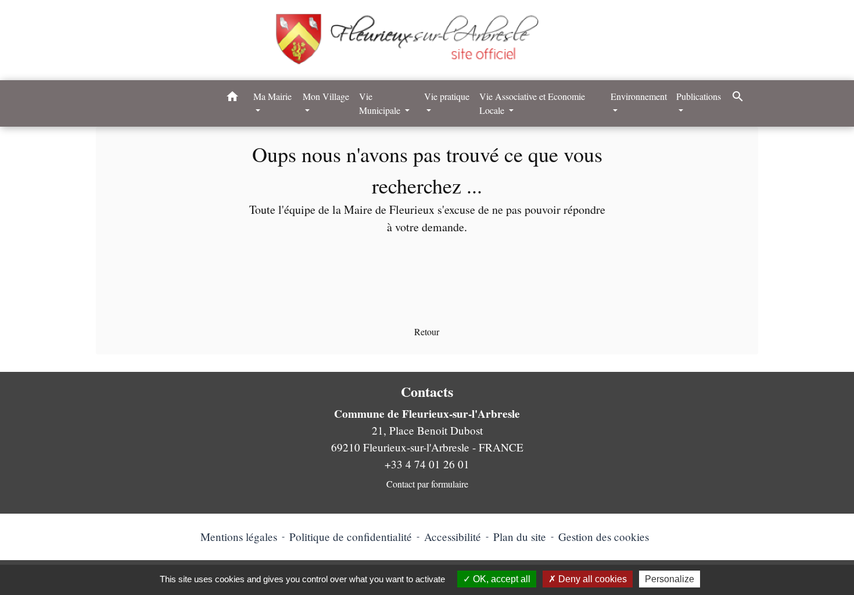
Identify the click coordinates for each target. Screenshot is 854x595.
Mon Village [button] (326, 96)
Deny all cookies (591, 579)
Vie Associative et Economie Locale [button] (532, 103)
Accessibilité (452, 536)
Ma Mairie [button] (272, 96)
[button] (232, 98)
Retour (426, 331)
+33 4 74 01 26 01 (427, 464)
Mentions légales (238, 536)
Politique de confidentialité (350, 536)
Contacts (427, 391)
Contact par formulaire (427, 484)
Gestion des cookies (603, 536)
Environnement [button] (639, 96)
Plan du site (519, 536)
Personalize (669, 579)
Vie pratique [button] (446, 96)
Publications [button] (698, 96)
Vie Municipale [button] (381, 103)
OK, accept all (500, 579)
